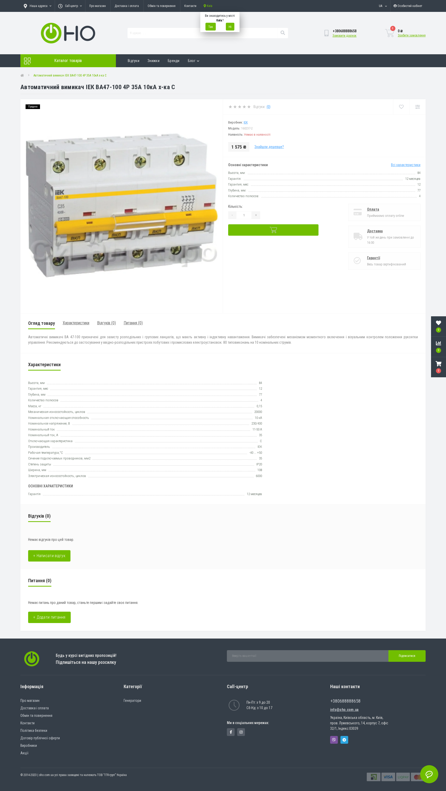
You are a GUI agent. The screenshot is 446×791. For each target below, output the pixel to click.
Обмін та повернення (162, 6)
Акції (24, 753)
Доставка (375, 231)
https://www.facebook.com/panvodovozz (231, 732)
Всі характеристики (405, 165)
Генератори (132, 700)
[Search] (282, 33)
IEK (246, 122)
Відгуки (133, 61)
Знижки (154, 61)
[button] (438, 367)
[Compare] (417, 106)
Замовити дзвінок (344, 35)
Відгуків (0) (106, 322)
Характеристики (76, 322)
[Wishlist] (401, 106)
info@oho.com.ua (344, 710)
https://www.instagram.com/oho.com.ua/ (241, 732)
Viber (334, 740)
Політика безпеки (33, 730)
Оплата (373, 209)
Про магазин (97, 6)
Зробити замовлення (412, 35)
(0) (268, 107)
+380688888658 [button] (345, 701)
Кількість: (235, 206)
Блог (191, 61)
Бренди (174, 61)
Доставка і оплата (127, 6)
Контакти (190, 6)
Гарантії (373, 258)
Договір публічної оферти (40, 738)
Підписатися (407, 656)
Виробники (28, 745)
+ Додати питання (49, 617)
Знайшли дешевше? (269, 147)
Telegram (344, 740)
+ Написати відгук (49, 555)
